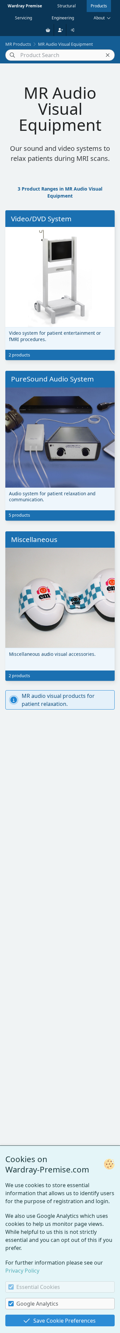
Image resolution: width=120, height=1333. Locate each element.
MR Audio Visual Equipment (65, 44)
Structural (66, 6)
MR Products (18, 44)
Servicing (23, 18)
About (99, 18)
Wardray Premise (25, 6)
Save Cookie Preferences (64, 1320)
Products (99, 6)
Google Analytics (37, 1303)
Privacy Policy (22, 1270)
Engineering (63, 18)
